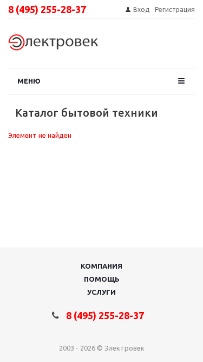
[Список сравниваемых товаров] (179, 46)
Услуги (101, 292)
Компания (101, 266)
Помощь (102, 279)
